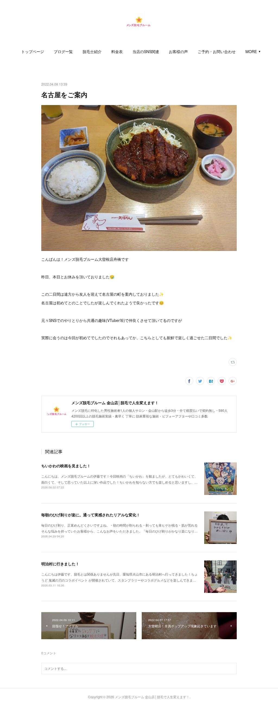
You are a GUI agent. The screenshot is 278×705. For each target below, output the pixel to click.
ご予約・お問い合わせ (217, 51)
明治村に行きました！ (60, 563)
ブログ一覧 (63, 51)
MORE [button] (251, 51)
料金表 (117, 51)
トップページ (32, 51)
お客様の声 (178, 51)
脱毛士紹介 (92, 51)
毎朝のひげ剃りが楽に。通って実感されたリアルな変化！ (90, 514)
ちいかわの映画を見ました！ (66, 465)
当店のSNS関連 (145, 51)
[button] (32, 51)
